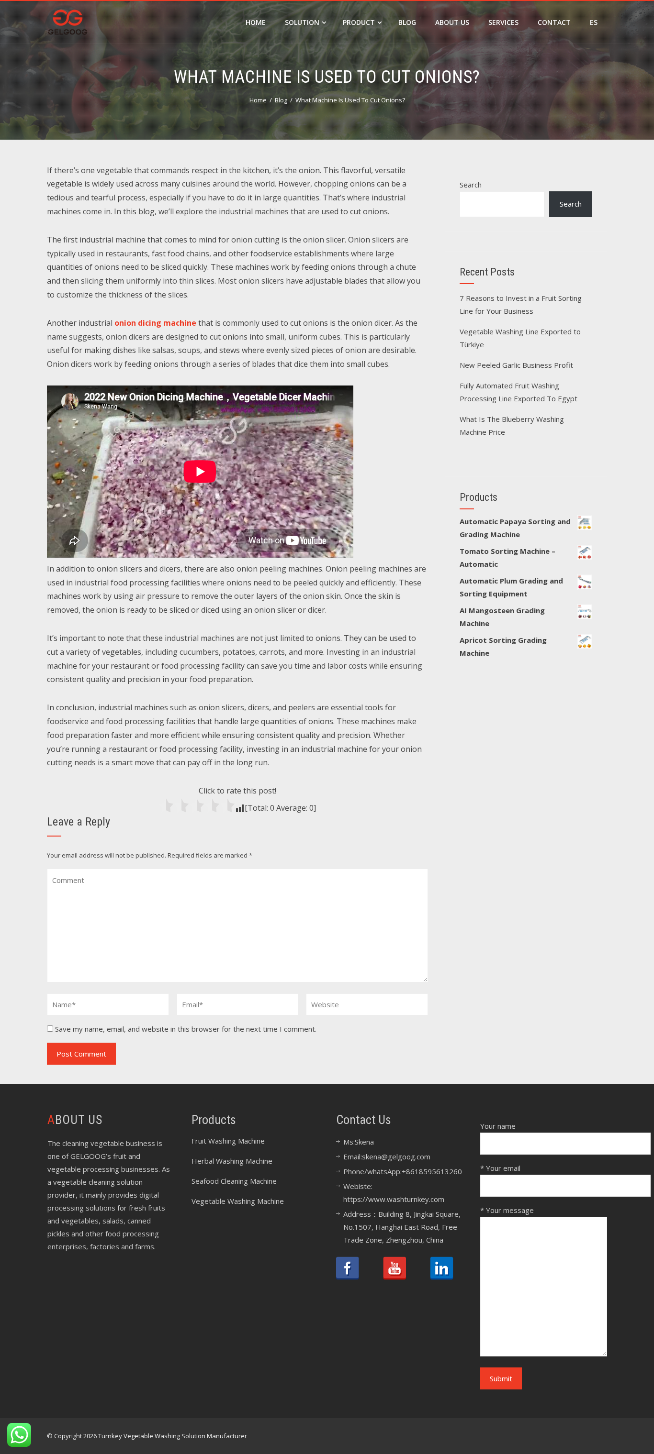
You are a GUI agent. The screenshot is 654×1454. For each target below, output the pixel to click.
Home (256, 22)
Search (471, 184)
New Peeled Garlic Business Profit (516, 365)
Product (359, 22)
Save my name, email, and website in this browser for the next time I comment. (185, 1029)
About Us (452, 22)
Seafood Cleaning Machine (234, 1181)
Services (503, 22)
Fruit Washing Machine (228, 1141)
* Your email (500, 1168)
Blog (407, 22)
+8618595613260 (432, 1171)
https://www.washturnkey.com (393, 1199)
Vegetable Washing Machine (238, 1201)
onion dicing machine (155, 323)
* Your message (507, 1210)
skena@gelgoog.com (396, 1156)
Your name (498, 1126)
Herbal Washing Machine (232, 1161)
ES (594, 22)
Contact (554, 22)
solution (302, 22)
